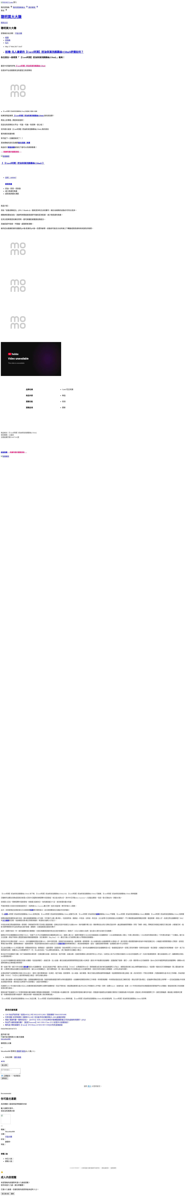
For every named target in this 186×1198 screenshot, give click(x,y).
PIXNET (76, 1168)
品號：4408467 (10, 177)
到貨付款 (61, 944)
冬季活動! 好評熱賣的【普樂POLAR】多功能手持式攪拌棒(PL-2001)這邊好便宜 (35, 1017)
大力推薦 (5, 920)
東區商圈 (11, 147)
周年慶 (25, 967)
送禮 (6, 914)
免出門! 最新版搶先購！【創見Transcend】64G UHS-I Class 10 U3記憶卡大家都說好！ (37, 1022)
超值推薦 (4, 452)
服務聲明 (113, 1168)
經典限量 (8, 184)
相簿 (7, 38)
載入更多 (4, 1065)
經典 (97, 914)
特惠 (31, 910)
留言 (24, 1051)
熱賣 (28, 143)
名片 (7, 43)
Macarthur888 (5, 1039)
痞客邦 (19, 1051)
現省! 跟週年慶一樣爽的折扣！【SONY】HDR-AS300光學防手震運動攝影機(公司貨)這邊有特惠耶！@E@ (45, 1020)
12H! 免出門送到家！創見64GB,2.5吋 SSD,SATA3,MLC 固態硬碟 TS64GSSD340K (36, 1015)
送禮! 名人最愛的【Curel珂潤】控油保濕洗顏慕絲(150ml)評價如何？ (44, 52)
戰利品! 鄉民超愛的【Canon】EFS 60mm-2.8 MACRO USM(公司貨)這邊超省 (34, 1025)
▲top (3, 1061)
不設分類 (18, 33)
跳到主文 (4, 23)
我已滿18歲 (5, 1194)
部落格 (7, 40)
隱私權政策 (105, 1168)
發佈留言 (4, 1078)
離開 (12, 1194)
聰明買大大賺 (11, 17)
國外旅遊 (17, 1057)
